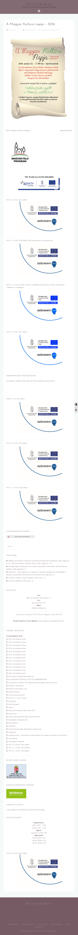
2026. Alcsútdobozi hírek (17, 673)
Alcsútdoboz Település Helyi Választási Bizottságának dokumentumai (30, 381)
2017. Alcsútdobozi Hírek (17, 645)
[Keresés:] (15, 546)
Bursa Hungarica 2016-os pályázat (18, 130)
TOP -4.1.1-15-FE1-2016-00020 (19, 748)
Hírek (50, 30)
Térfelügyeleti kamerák (16, 741)
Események (43, 30)
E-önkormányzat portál (16, 695)
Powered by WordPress (29, 931)
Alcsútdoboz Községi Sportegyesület (21, 676)
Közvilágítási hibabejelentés (18, 720)
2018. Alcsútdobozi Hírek (17, 648)
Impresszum (12, 714)
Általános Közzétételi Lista (17, 689)
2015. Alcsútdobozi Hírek (17, 639)
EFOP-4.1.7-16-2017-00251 (17, 698)
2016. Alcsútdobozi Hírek (17, 642)
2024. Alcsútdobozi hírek (17, 667)
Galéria (10, 707)
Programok (55, 30)
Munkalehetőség (66, 130)
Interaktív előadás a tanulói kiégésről (21, 578)
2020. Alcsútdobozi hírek (17, 655)
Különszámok (13, 723)
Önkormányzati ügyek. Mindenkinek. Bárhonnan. (25, 729)
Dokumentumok (14, 692)
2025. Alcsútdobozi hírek (17, 670)
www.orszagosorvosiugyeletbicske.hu (51, 621)
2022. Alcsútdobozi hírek (17, 661)
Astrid (46, 931)
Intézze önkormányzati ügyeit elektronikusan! (24, 717)
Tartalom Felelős (29, 30)
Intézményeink (43, 924)
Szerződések (12, 738)
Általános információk (16, 686)
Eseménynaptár (13, 704)
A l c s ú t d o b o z (39, 4)
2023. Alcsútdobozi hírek (17, 664)
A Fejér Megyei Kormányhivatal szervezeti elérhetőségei (25, 810)
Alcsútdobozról (13, 924)
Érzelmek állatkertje (15, 581)
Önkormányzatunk (28, 924)
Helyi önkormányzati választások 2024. (21, 710)
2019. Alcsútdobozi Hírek (17, 651)
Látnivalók (11, 726)
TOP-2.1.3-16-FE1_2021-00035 (18, 745)
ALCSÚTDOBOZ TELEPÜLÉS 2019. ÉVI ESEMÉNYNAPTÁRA (27, 679)
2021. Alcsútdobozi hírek (17, 658)
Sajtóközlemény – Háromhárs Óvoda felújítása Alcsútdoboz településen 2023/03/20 (37, 735)
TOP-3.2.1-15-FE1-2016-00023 (18, 751)
